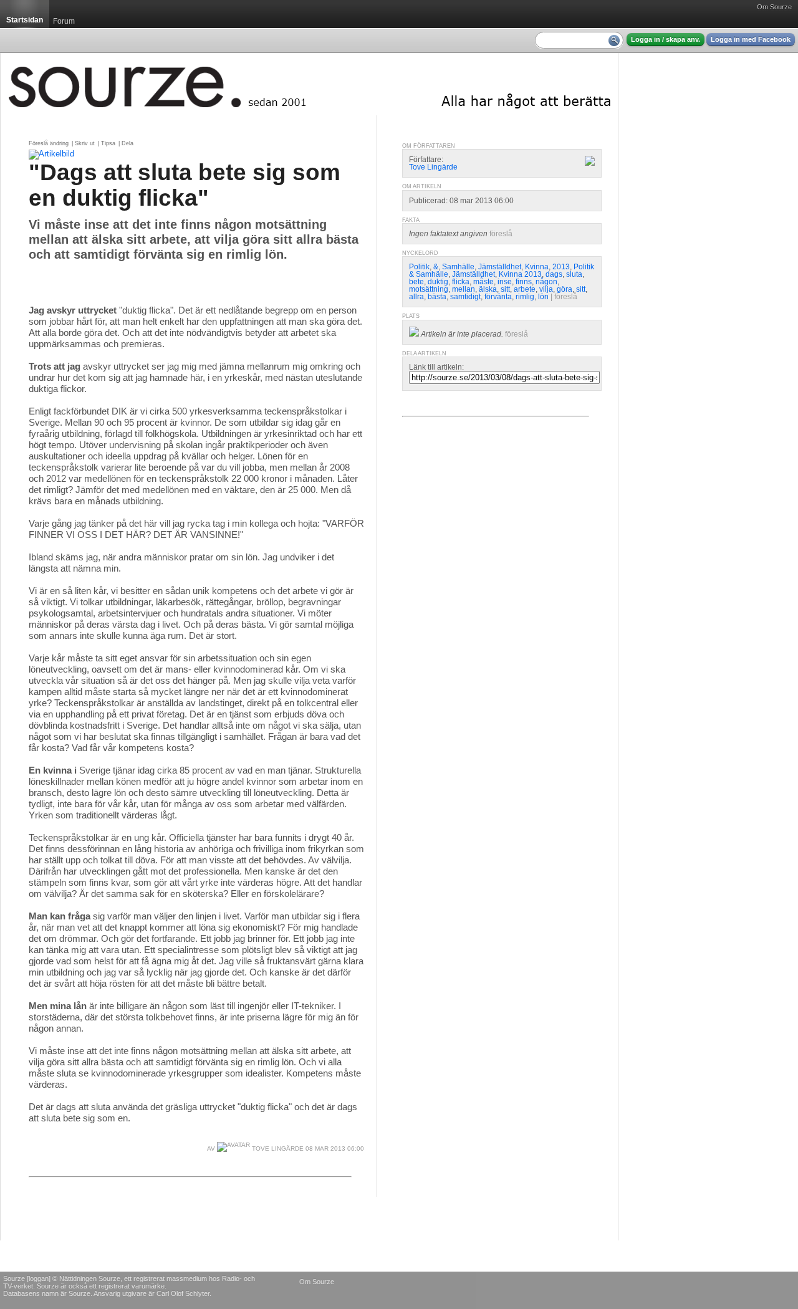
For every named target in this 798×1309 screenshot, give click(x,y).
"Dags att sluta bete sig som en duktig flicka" (184, 185)
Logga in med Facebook (751, 39)
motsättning (428, 289)
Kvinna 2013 (520, 274)
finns (524, 281)
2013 (561, 266)
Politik (419, 266)
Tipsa (108, 143)
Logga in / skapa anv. (665, 39)
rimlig (525, 296)
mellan (463, 289)
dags (554, 274)
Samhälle (458, 266)
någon (546, 281)
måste (483, 281)
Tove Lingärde (277, 1148)
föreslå (500, 233)
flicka (460, 281)
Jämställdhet (499, 266)
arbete (525, 289)
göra (564, 289)
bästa (437, 296)
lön (543, 296)
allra (416, 296)
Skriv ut (85, 143)
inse (505, 281)
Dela (127, 143)
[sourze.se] (309, 84)
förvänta (498, 296)
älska (488, 289)
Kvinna (537, 266)
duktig (438, 281)
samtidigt (465, 296)
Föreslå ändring (49, 143)
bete (416, 281)
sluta (574, 274)
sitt (505, 289)
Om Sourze (774, 7)
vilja (546, 289)
